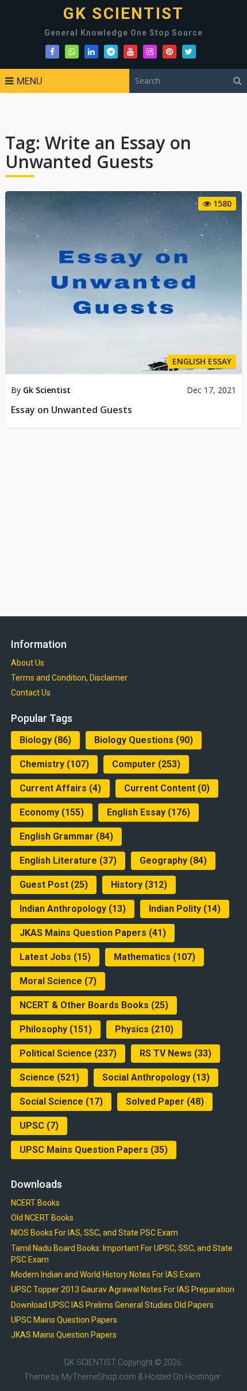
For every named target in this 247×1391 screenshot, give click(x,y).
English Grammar (66, 836)
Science (49, 1077)
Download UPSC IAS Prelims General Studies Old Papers (112, 1305)
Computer (146, 764)
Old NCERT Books (42, 1217)
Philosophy (56, 1029)
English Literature (68, 860)
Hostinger (203, 1376)
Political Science (68, 1053)
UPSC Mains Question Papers (94, 1149)
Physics (144, 1029)
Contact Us (31, 692)
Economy (52, 812)
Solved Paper (165, 1101)
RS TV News (175, 1053)
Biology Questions (143, 740)
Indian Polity (185, 908)
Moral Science (58, 981)
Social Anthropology (156, 1077)
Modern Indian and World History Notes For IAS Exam (105, 1274)
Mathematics (154, 956)
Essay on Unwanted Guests (71, 409)
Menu (30, 81)
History (139, 884)
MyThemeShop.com (98, 1376)
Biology (45, 740)
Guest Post (54, 884)
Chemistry (54, 764)
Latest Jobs (55, 956)
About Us (27, 662)
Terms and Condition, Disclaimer (69, 677)
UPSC (39, 1125)
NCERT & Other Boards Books (94, 1005)
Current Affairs (60, 788)
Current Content (167, 788)
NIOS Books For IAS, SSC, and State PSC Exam (94, 1232)
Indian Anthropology (73, 908)
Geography (173, 860)
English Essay (148, 812)
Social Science (61, 1101)
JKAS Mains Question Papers (93, 932)
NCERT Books (35, 1202)
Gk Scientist (47, 389)
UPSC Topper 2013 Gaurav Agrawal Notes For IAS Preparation (122, 1289)
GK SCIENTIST (123, 14)
